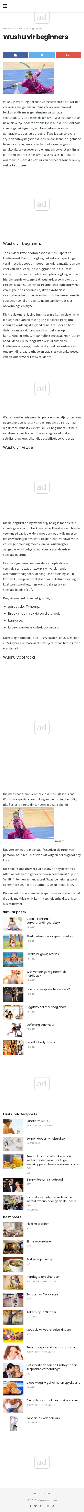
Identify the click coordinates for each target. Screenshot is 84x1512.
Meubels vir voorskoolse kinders (49, 1330)
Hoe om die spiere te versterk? (48, 989)
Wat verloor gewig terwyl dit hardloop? (46, 974)
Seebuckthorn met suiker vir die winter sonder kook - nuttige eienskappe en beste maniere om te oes (53, 1162)
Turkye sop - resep (40, 1259)
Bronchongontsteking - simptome (51, 1347)
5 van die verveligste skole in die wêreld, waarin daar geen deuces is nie (51, 1201)
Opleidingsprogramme (29, 28)
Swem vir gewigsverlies (43, 954)
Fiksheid (8, 28)
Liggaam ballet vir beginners (46, 1007)
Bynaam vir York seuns (43, 1294)
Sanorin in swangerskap (43, 1418)
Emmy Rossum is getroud (45, 1179)
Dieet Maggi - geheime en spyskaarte (53, 1383)
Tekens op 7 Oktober (41, 1312)
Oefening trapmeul (40, 1025)
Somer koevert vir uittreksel (46, 1139)
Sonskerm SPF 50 (38, 1121)
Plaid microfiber (38, 1224)
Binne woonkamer (39, 1241)
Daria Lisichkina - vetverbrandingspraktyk (43, 921)
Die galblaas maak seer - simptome (52, 1400)
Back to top (42, 1493)
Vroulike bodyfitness (41, 1042)
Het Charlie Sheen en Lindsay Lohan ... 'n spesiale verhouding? (53, 1367)
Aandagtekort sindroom (43, 1277)
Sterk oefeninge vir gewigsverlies (50, 936)
